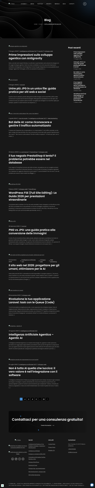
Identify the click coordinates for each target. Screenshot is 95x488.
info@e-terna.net (72, 452)
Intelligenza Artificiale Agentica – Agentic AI (31, 336)
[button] (92, 485)
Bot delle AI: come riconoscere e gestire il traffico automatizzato (30, 123)
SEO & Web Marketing (34, 475)
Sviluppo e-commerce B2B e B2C (37, 454)
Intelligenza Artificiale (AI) (52, 24)
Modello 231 (51, 450)
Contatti (71, 4)
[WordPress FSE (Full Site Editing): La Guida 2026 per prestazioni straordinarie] (70, 98)
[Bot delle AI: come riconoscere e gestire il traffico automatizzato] (70, 76)
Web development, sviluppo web (37, 471)
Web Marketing (53, 118)
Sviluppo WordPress (34, 462)
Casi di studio (23, 118)
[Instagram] (23, 459)
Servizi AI (57, 4)
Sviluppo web (48, 51)
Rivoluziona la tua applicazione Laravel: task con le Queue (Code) (32, 300)
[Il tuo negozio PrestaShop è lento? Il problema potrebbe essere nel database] (70, 86)
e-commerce (24, 152)
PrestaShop (33, 152)
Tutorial (22, 85)
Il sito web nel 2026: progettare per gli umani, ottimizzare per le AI (34, 267)
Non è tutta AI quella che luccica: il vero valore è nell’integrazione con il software (33, 371)
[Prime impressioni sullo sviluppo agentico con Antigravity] (70, 55)
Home (35, 24)
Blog (64, 4)
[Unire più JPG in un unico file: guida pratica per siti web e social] (70, 65)
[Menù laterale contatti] (84, 3)
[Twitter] (16, 459)
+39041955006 (72, 449)
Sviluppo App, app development (37, 468)
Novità (40, 51)
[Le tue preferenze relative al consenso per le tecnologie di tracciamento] (2, 485)
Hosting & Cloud (33, 465)
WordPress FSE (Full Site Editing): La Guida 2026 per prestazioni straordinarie (33, 196)
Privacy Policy (51, 447)
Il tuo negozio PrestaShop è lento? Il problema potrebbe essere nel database (32, 159)
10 (43, 399)
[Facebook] (19, 459)
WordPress (32, 189)
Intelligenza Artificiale (34, 451)
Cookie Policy (51, 444)
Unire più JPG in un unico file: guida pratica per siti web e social (32, 90)
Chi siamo (23, 4)
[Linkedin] (12, 459)
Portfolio (40, 4)
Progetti (48, 4)
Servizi (32, 4)
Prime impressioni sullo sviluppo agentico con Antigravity (31, 56)
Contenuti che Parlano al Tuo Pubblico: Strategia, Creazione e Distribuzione (37, 445)
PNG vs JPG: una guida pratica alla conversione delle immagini (32, 231)
